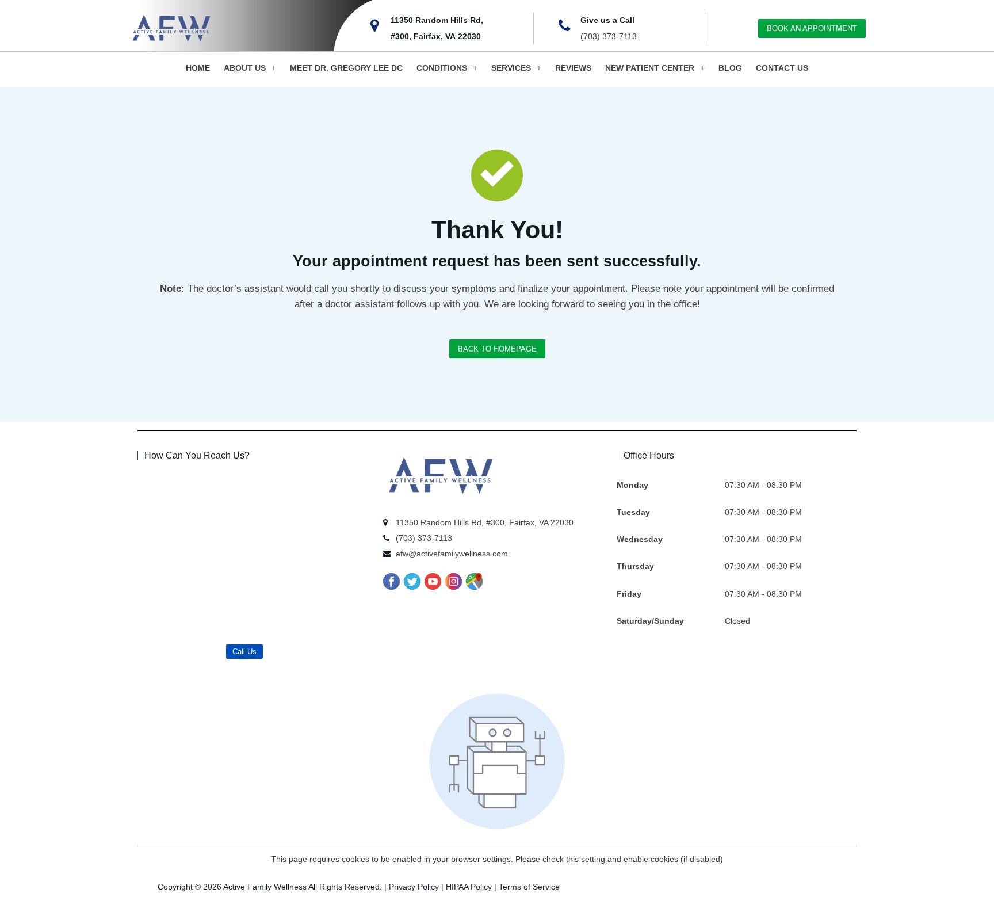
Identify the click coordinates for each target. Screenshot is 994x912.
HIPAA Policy (469, 886)
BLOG (730, 67)
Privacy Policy (414, 886)
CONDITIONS (441, 67)
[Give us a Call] (564, 25)
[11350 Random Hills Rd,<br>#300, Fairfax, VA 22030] (375, 25)
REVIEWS (573, 67)
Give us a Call (607, 20)
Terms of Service (529, 886)
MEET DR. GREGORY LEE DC (346, 67)
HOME (198, 67)
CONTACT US (782, 67)
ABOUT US (245, 67)
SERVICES (511, 67)
